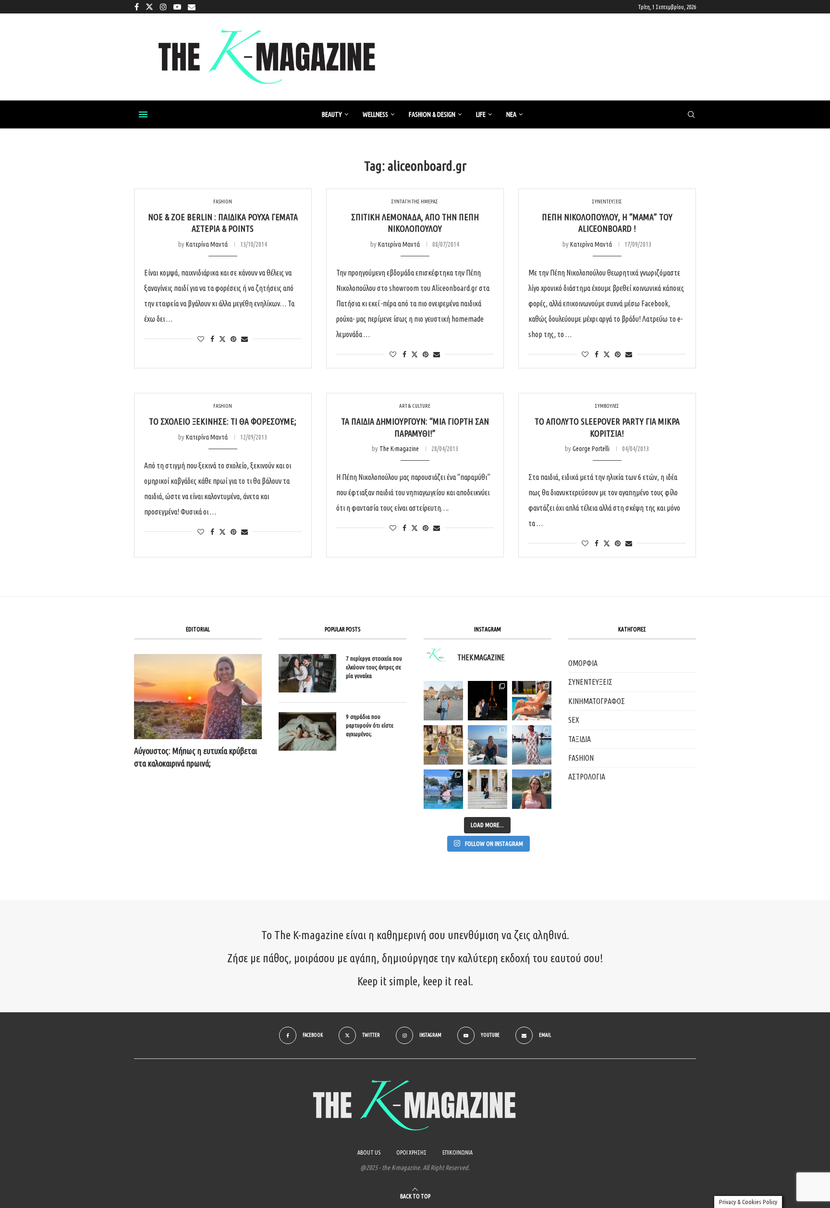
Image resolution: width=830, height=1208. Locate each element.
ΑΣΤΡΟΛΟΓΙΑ (586, 776)
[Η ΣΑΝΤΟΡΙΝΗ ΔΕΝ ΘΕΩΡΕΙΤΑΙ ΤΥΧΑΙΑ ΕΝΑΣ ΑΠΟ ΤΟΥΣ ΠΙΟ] (487, 745)
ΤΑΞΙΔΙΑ (579, 739)
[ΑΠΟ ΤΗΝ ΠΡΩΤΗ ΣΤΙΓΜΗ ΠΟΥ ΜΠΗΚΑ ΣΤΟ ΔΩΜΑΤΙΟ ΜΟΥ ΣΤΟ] (531, 745)
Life (481, 114)
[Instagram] (163, 6)
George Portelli (591, 449)
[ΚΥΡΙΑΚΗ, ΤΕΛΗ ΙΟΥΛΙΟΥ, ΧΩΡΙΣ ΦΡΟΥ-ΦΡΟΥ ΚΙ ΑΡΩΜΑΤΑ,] (531, 700)
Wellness (375, 114)
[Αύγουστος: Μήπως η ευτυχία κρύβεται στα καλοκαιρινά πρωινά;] (198, 696)
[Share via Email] (244, 339)
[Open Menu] (143, 114)
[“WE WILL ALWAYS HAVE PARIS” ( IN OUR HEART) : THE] (443, 700)
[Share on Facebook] (212, 339)
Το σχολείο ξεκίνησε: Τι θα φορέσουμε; (222, 421)
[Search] (691, 115)
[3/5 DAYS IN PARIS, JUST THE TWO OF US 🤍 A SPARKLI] (487, 700)
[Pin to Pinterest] (233, 339)
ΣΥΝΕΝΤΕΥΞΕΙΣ (590, 682)
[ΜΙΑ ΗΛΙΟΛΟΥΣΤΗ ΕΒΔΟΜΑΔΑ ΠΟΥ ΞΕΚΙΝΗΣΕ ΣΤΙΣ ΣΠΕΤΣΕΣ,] (487, 789)
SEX (573, 720)
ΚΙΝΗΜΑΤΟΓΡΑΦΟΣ (596, 701)
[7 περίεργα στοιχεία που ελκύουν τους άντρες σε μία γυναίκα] (307, 673)
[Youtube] (177, 6)
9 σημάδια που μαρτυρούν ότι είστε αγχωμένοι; (369, 725)
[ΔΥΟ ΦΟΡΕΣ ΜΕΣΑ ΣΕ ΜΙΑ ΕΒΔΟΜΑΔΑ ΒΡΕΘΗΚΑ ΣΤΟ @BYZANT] (443, 745)
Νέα (511, 114)
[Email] (191, 6)
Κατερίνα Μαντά (207, 244)
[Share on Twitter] (222, 339)
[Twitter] (149, 6)
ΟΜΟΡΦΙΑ (583, 663)
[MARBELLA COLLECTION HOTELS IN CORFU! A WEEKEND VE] (443, 789)
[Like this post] (200, 339)
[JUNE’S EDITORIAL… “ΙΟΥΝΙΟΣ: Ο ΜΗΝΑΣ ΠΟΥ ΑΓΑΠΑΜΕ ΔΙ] (531, 789)
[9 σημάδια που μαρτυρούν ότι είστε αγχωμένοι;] (307, 731)
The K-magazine (399, 449)
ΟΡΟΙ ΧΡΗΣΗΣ (411, 1152)
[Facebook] (136, 6)
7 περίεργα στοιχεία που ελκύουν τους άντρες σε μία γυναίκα (374, 667)
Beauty (332, 114)
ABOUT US (368, 1152)
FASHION (581, 758)
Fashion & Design (432, 114)
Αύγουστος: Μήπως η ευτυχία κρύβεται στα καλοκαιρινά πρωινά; (195, 757)
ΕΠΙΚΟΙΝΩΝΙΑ (457, 1152)
